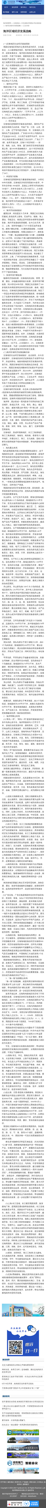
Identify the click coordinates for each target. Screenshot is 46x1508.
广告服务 (25, 1482)
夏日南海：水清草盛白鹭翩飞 (13, 1420)
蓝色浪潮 (15, 7)
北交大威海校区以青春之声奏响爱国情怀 (18, 1365)
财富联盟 (24, 12)
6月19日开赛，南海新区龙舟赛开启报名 (18, 1383)
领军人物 (15, 12)
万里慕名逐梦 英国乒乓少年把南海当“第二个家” (20, 1388)
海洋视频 (6, 12)
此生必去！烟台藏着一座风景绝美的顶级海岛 (20, 1424)
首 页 (6, 7)
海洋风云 (24, 7)
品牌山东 (32, 12)
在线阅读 (16, 23)
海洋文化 (32, 7)
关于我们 (3, 1482)
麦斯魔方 (26, 1484)
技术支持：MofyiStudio (28, 1496)
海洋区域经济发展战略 (13, 25)
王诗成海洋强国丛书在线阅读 (31, 23)
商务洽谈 (33, 1482)
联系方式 (18, 1482)
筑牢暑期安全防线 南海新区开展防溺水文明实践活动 (23, 1401)
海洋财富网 (7, 23)
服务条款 (11, 1482)
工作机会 (40, 1482)
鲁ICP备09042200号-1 (10, 1494)
